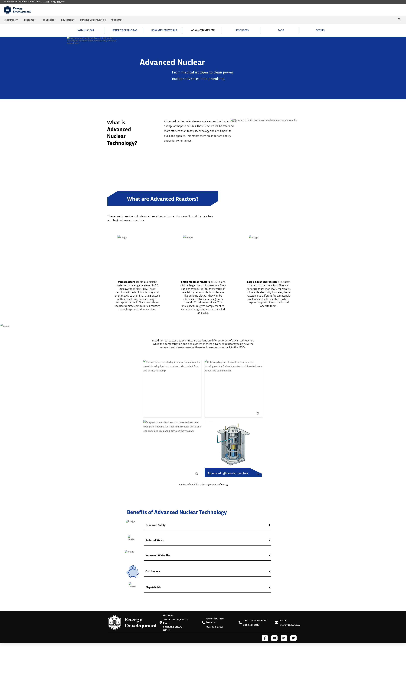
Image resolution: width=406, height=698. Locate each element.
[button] (207, 526)
